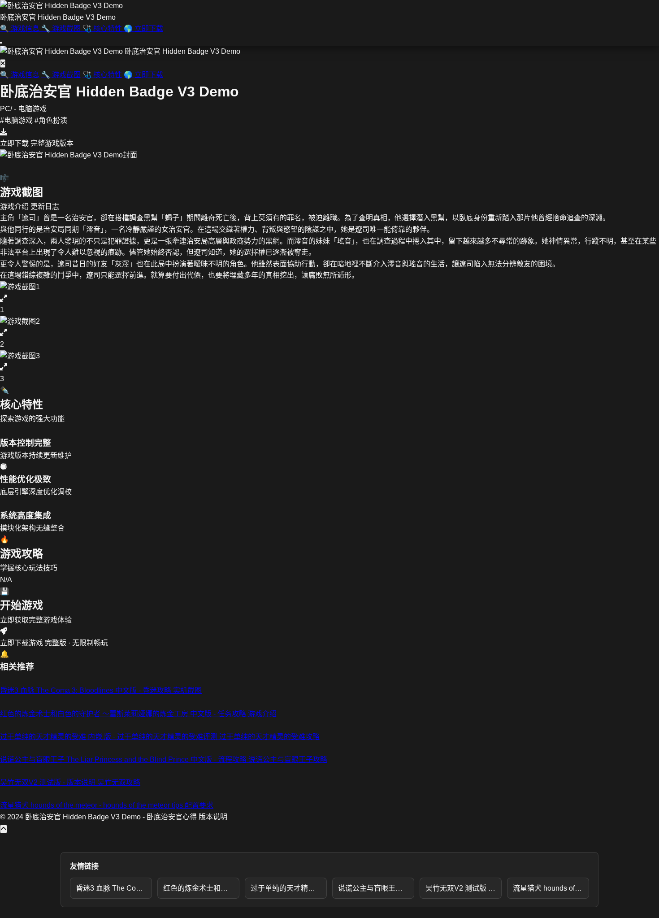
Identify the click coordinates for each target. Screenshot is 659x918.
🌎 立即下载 (143, 74)
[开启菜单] (1, 43)
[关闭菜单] (2, 63)
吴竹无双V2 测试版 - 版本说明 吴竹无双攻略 (463, 888)
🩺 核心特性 (102, 74)
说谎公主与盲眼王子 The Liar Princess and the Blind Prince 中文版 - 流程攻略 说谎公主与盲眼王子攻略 (376, 888)
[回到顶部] (3, 829)
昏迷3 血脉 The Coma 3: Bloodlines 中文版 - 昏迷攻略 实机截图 (114, 888)
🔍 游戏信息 (19, 74)
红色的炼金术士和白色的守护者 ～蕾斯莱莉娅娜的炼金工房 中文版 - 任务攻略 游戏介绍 (201, 888)
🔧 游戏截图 (61, 74)
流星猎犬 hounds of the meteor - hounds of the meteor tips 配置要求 (551, 888)
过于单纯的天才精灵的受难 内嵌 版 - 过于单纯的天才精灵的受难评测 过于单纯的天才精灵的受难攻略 (289, 888)
